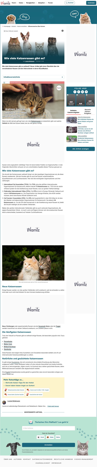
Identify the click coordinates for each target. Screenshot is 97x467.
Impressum (56, 463)
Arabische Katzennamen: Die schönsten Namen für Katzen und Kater (86, 140)
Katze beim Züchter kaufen (16, 394)
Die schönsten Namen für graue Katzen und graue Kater (86, 121)
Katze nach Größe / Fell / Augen (39, 390)
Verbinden (91, 3)
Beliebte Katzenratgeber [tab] (73, 111)
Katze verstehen (22, 26)
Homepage (7, 26)
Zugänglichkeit (43, 463)
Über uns (8, 459)
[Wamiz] (5, 2)
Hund (42, 437)
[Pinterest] (86, 91)
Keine (58, 437)
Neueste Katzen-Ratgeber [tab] (87, 111)
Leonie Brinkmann (29, 61)
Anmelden (48, 445)
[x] (78, 91)
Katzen (14, 26)
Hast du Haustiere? (48, 433)
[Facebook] (74, 91)
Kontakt (27, 459)
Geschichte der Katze (36, 394)
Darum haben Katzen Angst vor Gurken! (20, 386)
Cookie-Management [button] (83, 459)
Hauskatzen (15, 362)
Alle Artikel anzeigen (80, 149)
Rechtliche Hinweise (63, 459)
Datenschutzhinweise (42, 459)
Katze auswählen (82, 126)
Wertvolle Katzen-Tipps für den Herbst (19, 383)
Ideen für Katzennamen (84, 117)
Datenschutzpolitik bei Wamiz (54, 450)
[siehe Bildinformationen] (62, 31)
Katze (51, 437)
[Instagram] (82, 91)
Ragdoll (8, 372)
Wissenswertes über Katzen (36, 26)
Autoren (18, 459)
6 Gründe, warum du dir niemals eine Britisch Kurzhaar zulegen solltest (86, 131)
